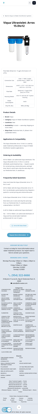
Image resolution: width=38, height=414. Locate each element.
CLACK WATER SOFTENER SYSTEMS (30, 298)
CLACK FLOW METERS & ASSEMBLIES (6, 340)
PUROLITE (21, 375)
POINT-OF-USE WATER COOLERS (18, 320)
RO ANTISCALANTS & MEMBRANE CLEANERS (6, 304)
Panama (21, 398)
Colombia (30, 398)
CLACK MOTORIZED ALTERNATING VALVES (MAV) (6, 345)
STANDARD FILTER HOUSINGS (6, 290)
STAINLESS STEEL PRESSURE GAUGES (18, 313)
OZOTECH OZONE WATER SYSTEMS (28, 373)
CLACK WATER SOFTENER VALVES (18, 298)
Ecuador (12, 400)
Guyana (21, 400)
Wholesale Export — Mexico (29, 390)
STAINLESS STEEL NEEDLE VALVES (5, 317)
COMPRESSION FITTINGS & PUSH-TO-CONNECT (30, 326)
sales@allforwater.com (19, 283)
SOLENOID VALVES (30, 313)
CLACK (21, 357)
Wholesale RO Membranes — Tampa (18, 386)
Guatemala (30, 400)
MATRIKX (21, 371)
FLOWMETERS (4, 313)
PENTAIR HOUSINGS (30, 348)
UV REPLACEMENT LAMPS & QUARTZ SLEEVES (6, 336)
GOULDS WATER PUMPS (25, 363)
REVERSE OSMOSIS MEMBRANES (18, 295)
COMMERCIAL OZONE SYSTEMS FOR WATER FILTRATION (30, 304)
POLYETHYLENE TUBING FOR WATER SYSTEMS (6, 331)
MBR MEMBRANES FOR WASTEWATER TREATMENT (30, 336)
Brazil (4, 400)
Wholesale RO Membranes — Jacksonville (18, 388)
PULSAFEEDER (4, 367)
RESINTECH (3, 373)
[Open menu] (34, 3)
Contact (20, 392)
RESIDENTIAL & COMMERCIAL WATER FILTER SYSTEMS (6, 321)
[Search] (30, 3)
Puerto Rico (24, 402)
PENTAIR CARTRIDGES (6, 348)
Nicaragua (14, 402)
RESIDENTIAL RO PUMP (25, 369)
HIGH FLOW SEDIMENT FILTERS (30, 290)
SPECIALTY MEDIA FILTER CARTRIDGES (18, 330)
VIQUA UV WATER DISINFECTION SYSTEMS (17, 304)
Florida (5, 398)
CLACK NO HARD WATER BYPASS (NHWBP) (17, 345)
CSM (20, 361)
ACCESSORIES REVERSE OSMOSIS (30, 308)
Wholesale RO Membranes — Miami (18, 383)
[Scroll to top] (19, 407)
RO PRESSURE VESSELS (4, 295)
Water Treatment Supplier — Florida (18, 381)
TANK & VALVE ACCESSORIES (28, 344)
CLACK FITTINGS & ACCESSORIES (30, 340)
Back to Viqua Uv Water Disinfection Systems (18, 16)
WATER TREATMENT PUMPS (30, 317)
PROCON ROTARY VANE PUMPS (8, 369)
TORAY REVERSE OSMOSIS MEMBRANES (7, 358)
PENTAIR (3, 377)
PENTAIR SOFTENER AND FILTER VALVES (18, 349)
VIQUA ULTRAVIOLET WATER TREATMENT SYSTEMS (8, 364)
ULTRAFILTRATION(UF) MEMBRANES (18, 335)
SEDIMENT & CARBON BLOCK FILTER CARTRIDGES (18, 291)
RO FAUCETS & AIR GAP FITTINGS (30, 320)
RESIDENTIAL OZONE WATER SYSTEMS (30, 330)
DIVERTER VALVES (17, 325)
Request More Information (18, 235)
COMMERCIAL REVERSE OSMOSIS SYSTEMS (18, 309)
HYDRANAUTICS (5, 361)
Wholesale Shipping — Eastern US (10, 390)
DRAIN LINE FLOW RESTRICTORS (17, 340)
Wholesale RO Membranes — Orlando (17, 384)
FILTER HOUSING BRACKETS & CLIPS (6, 325)
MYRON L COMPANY (6, 375)
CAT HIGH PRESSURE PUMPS (26, 367)
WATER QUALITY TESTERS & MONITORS (19, 317)
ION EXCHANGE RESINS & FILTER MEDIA (5, 299)
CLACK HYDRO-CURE (6, 352)
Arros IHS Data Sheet (20, 225)
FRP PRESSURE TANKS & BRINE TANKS (30, 295)
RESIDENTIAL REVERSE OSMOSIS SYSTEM (7, 308)
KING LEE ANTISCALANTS (7, 371)
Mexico (13, 398)
